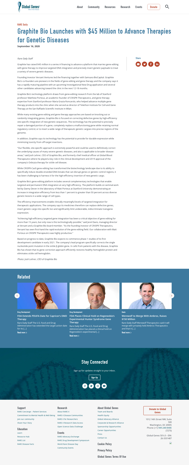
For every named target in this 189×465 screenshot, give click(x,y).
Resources (110, 7)
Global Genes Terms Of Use (112, 456)
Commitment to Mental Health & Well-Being (36, 415)
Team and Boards (105, 411)
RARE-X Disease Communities (70, 415)
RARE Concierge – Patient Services (32, 411)
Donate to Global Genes (157, 410)
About (80, 7)
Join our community (25, 419)
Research (125, 7)
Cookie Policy (105, 444)
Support (21, 408)
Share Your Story (24, 423)
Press (100, 434)
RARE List (21, 440)
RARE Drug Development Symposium (73, 440)
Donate (153, 7)
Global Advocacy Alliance (108, 419)
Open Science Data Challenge (70, 426)
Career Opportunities (107, 430)
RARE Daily (22, 24)
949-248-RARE (165, 427)
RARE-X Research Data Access (70, 423)
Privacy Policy (105, 450)
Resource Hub (23, 436)
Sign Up (94, 377)
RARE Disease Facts (25, 444)
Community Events (65, 448)
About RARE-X (63, 411)
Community (94, 7)
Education (22, 429)
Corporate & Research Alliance (111, 423)
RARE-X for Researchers (67, 419)
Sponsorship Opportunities (109, 426)
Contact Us (102, 438)
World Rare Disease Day (67, 444)
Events (138, 7)
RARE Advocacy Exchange (68, 436)
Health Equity (103, 415)
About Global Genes (108, 408)
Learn (19, 433)
